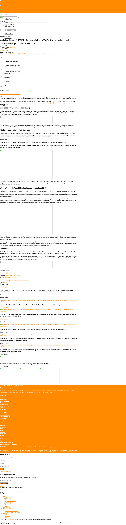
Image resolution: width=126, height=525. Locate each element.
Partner (2, 428)
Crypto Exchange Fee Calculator (8, 444)
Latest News (8, 38)
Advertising (3, 430)
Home (1, 36)
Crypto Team (13, 47)
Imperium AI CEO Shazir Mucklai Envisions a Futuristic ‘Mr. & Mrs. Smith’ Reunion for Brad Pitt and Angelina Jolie (33, 142)
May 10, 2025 (3, 49)
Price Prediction (7, 508)
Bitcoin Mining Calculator (11, 61)
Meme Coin (8, 504)
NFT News (2, 408)
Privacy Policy (3, 420)
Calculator (5, 58)
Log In (1, 486)
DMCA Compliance (5, 416)
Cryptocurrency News (5, 403)
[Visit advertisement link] (24, 22)
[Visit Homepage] (13, 4)
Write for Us (3, 433)
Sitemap (2, 435)
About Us (5, 76)
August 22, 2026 (4, 308)
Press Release (6, 36)
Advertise (7, 73)
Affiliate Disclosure (5, 415)
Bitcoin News (3, 399)
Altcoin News (3, 398)
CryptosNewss (10, 447)
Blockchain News (4, 401)
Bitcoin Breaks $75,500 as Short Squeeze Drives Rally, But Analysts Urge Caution (24, 364)
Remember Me (5, 466)
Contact (7, 90)
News (4, 496)
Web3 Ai (5, 282)
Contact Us (3, 427)
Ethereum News (4, 404)
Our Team (2, 432)
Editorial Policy (3, 418)
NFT (6, 46)
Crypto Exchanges (5, 441)
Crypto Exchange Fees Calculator (13, 71)
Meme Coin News (4, 406)
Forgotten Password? (5, 471)
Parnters (7, 77)
